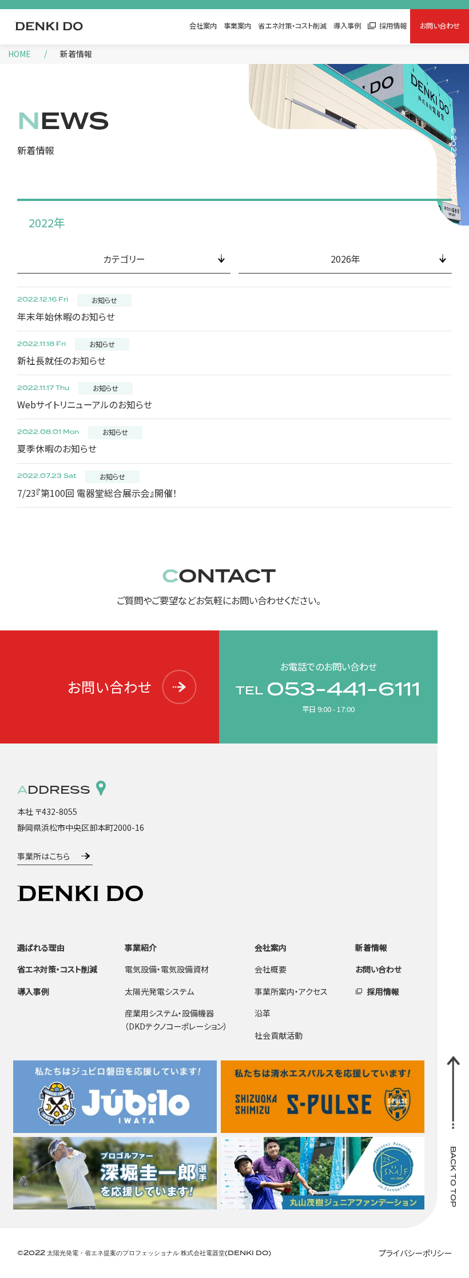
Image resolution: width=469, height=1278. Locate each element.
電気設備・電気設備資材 (167, 969)
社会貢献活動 (279, 1035)
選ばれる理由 (41, 947)
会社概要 (271, 969)
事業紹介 (141, 947)
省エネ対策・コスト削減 (292, 26)
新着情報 (371, 947)
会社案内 (203, 26)
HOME (19, 54)
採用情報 (393, 26)
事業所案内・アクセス (291, 991)
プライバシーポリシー (415, 1253)
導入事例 (347, 26)
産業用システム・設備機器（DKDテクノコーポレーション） (176, 1019)
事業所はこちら (43, 856)
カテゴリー (124, 259)
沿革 (263, 1013)
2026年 (345, 259)
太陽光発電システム (159, 991)
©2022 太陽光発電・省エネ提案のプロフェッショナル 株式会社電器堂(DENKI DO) (144, 1252)
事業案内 (237, 26)
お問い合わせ (440, 26)
